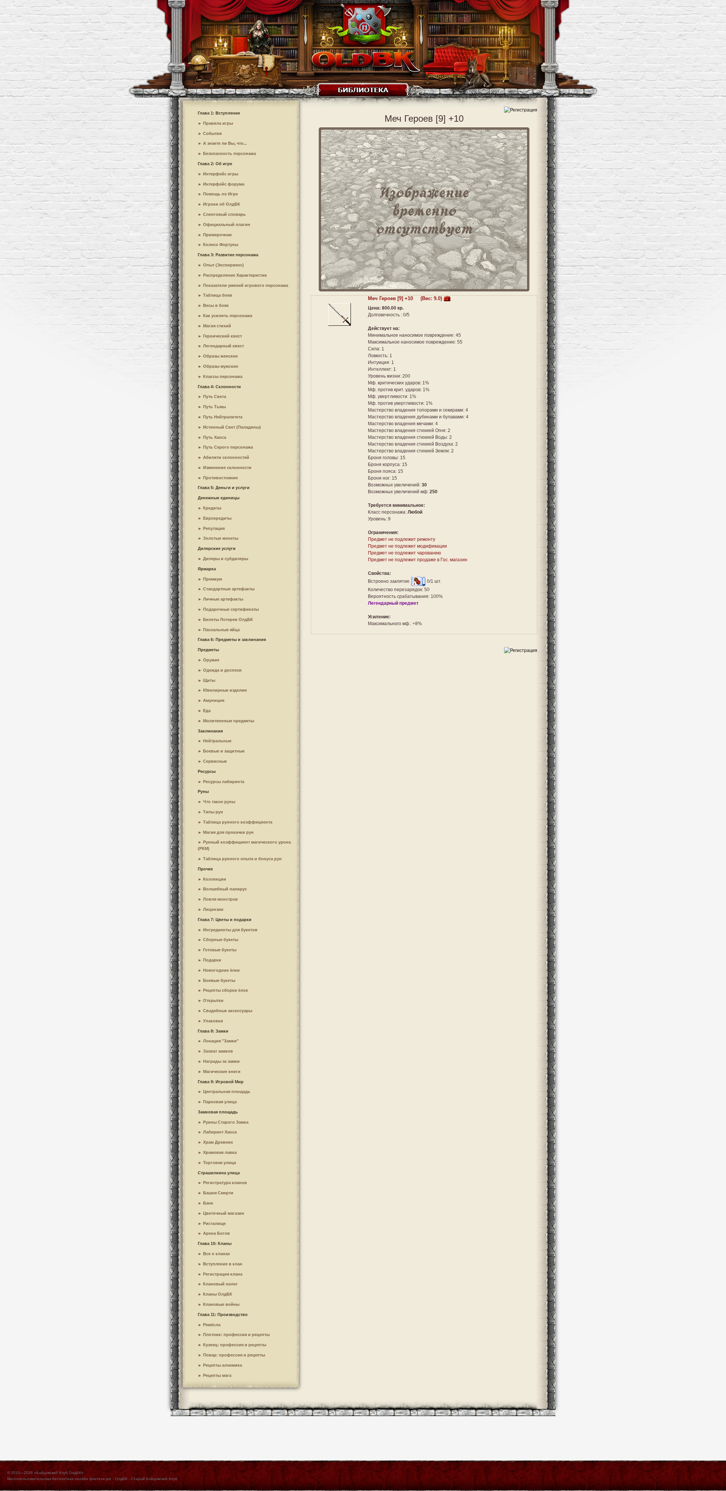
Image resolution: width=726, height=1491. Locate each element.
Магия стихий (217, 326)
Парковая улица (220, 1101)
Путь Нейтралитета (222, 417)
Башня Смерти (218, 1193)
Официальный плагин (226, 224)
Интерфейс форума (223, 184)
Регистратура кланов (225, 1182)
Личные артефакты (223, 599)
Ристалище (214, 1223)
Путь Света (214, 396)
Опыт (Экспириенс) (223, 265)
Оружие (211, 660)
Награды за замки (221, 1061)
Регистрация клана (222, 1274)
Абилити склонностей (226, 457)
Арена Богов (216, 1233)
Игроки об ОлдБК (221, 204)
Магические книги (221, 1071)
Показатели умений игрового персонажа (245, 285)
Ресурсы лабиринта (223, 781)
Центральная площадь (226, 1091)
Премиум (212, 579)
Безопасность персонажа (229, 153)
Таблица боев (217, 295)
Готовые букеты (219, 950)
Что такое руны (219, 801)
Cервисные (215, 761)
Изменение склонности (227, 467)
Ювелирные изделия (225, 690)
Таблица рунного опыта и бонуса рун (242, 858)
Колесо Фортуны (220, 244)
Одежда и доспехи (222, 670)
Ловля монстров (220, 899)
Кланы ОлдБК (217, 1294)
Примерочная (217, 234)
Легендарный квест (223, 346)
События (212, 133)
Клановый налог (220, 1284)
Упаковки (213, 1021)
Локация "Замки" (221, 1041)
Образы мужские (220, 366)
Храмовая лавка (220, 1152)
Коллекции (214, 879)
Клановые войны (221, 1304)
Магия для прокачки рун (228, 832)
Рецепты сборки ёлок (225, 990)
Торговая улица (219, 1162)
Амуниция (213, 700)
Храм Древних (218, 1142)
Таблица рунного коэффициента (237, 822)
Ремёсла (211, 1324)
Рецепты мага (217, 1375)
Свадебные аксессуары (227, 1010)
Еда (207, 710)
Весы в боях (216, 305)
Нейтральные (217, 741)
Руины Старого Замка (225, 1122)
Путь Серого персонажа (228, 447)
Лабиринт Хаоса (220, 1132)
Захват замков (218, 1051)
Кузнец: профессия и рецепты (234, 1344)
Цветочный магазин (223, 1213)
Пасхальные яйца (221, 629)
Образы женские (220, 356)
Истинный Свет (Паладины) (232, 427)
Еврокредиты (217, 518)
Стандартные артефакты (228, 589)
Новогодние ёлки (221, 970)
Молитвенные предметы (228, 720)
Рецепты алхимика (222, 1365)
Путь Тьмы (214, 406)
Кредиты (212, 508)
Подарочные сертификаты (231, 609)
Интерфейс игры (220, 174)
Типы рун (213, 812)
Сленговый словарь (224, 214)
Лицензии (213, 909)
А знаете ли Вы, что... (225, 143)
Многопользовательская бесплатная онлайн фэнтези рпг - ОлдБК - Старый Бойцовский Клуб (92, 1479)
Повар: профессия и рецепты (234, 1355)
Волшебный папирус (225, 889)
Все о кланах (216, 1253)
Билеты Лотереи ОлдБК (228, 619)
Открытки (213, 1000)
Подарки (212, 960)
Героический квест (222, 336)
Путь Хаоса (214, 437)
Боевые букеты (219, 980)
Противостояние (220, 477)
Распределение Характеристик (235, 275)
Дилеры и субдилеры (225, 558)
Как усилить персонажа (227, 315)
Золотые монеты (220, 538)
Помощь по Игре (220, 194)
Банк (208, 1203)
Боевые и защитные (224, 751)
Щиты (209, 680)
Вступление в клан (222, 1264)
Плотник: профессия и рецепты (236, 1334)
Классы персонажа (222, 376)
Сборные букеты (220, 939)
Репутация (214, 528)
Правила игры (218, 123)
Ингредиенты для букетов (230, 929)
